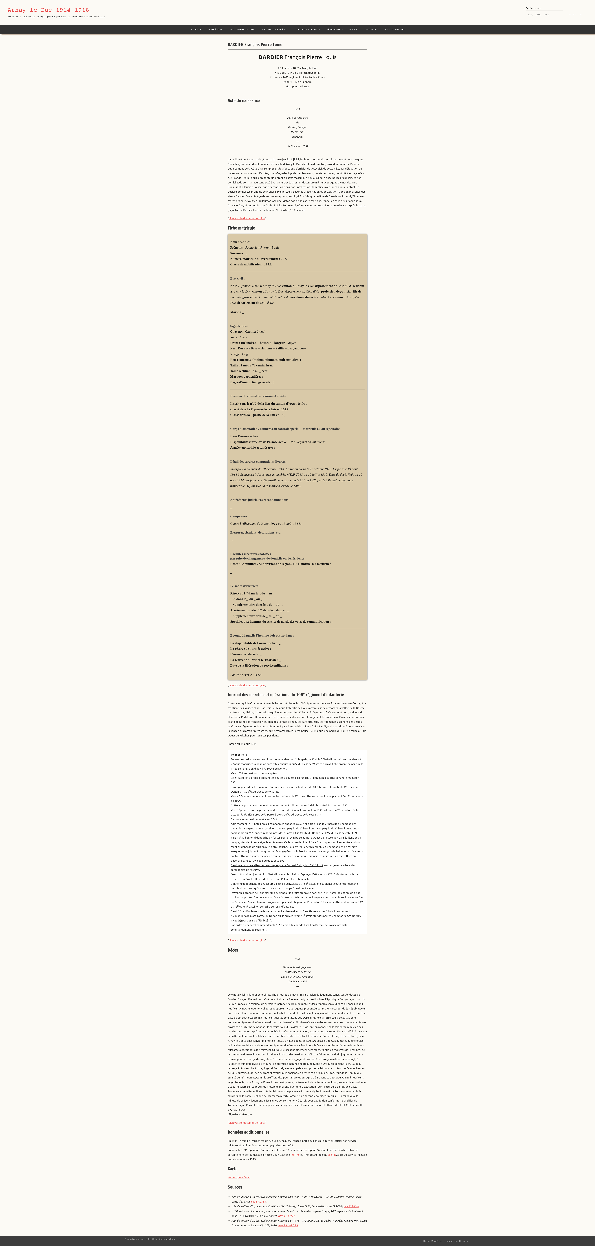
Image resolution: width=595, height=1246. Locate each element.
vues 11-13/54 (286, 1215)
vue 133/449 (351, 1206)
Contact (353, 30)
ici (178, 1238)
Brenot (332, 1154)
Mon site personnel (394, 30)
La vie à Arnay (215, 30)
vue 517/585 (258, 1201)
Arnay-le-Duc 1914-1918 (48, 10)
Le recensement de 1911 (242, 30)
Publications (370, 30)
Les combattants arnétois (275, 30)
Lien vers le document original (247, 218)
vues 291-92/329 (288, 1225)
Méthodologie (333, 30)
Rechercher (533, 8)
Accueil (194, 30)
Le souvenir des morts (308, 30)
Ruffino (295, 1154)
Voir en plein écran (239, 1177)
